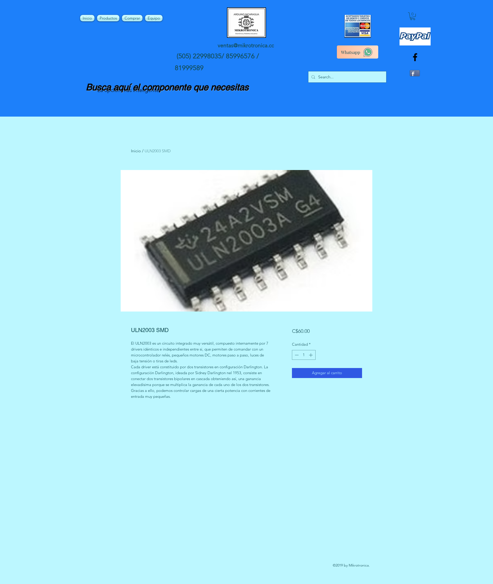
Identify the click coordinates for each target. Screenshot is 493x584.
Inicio (136, 150)
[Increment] (311, 355)
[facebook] (415, 57)
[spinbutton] (303, 355)
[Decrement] (296, 355)
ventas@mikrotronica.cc (246, 45)
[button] (412, 16)
